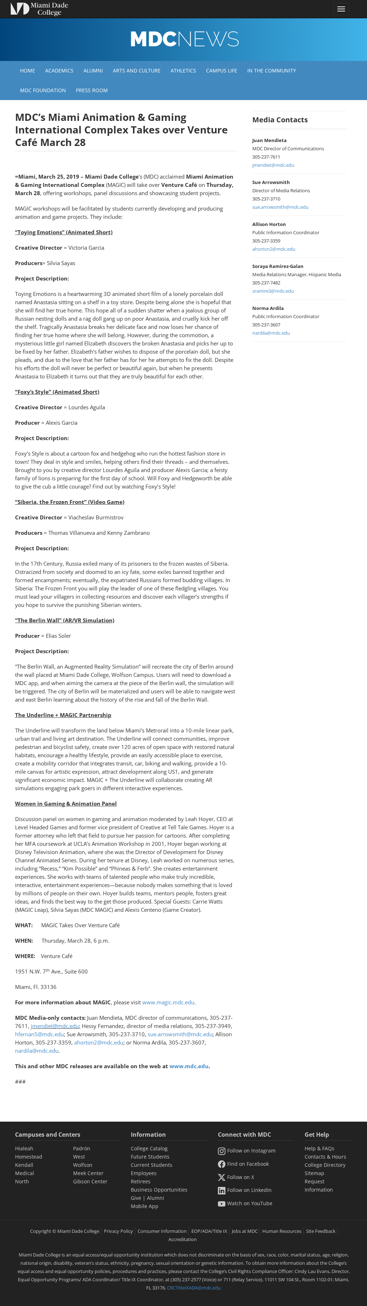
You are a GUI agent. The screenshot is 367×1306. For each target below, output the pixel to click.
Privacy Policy (118, 1231)
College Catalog (149, 1148)
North (22, 1181)
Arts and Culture (137, 70)
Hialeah (24, 1148)
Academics (59, 70)
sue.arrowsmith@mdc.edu (180, 1034)
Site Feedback (320, 1231)
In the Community (271, 70)
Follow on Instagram (251, 1150)
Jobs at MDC (245, 1231)
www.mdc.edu (189, 1066)
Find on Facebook (248, 1163)
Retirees (141, 1181)
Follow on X (240, 1177)
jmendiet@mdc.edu (55, 1025)
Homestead (28, 1156)
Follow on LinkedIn (249, 1190)
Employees (144, 1173)
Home (27, 70)
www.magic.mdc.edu (168, 1002)
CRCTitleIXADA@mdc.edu (194, 1287)
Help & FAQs (319, 1148)
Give (136, 1197)
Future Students (150, 1156)
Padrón (81, 1148)
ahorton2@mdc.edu (98, 1042)
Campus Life (221, 70)
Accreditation (182, 1239)
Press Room (92, 90)
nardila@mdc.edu (36, 1050)
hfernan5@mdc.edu (39, 1034)
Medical (24, 1173)
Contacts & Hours (325, 1156)
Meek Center (88, 1173)
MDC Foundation (43, 90)
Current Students (151, 1164)
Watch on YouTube (249, 1203)
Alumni (93, 70)
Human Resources (281, 1231)
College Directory (325, 1164)
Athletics (183, 70)
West (79, 1156)
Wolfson (82, 1164)
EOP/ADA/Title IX (209, 1231)
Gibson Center (90, 1181)
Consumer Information (162, 1231)
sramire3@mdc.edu (273, 291)
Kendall (24, 1164)
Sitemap (314, 1173)
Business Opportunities (159, 1189)
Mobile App (144, 1206)
